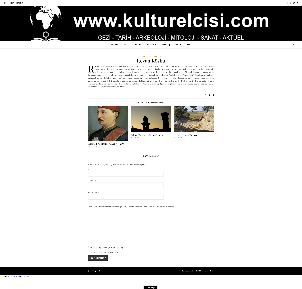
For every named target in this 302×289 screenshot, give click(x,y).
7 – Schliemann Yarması (186, 135)
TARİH (138, 45)
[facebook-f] (291, 3)
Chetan (15, 276)
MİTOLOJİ (166, 45)
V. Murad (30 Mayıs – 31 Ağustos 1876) (106, 143)
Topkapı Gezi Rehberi (151, 57)
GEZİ (126, 45)
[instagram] (287, 3)
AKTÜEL (189, 45)
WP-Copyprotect (24, 276)
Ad (89, 169)
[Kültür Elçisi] (151, 23)
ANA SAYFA (114, 45)
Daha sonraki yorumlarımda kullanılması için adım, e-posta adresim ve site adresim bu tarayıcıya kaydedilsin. (131, 206)
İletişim (19, 3)
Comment (92, 211)
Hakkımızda (9, 3)
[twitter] (294, 3)
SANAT (178, 45)
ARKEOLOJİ (152, 45)
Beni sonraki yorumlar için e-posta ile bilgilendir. (109, 247)
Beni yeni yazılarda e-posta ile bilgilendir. (106, 252)
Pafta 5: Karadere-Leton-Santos (147, 135)
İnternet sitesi (93, 192)
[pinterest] (297, 3)
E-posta (92, 180)
